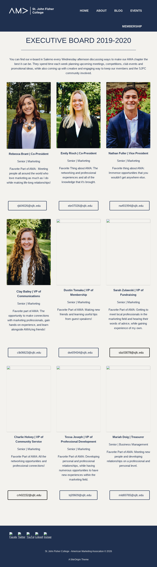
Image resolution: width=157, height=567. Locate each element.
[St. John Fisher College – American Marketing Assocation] (31, 11)
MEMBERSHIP (132, 26)
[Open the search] (151, 16)
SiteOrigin (75, 559)
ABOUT (101, 10)
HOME (84, 10)
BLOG (118, 10)
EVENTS (136, 10)
